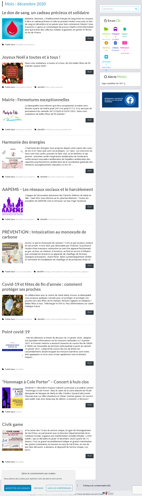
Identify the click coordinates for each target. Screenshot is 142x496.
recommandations (62, 319)
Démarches (106, 35)
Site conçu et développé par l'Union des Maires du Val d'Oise (78, 494)
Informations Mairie (24, 87)
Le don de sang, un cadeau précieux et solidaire (45, 12)
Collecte (115, 48)
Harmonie (60, 176)
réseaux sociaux (66, 219)
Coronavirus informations (106, 63)
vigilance (85, 271)
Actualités (27, 271)
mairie (57, 129)
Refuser (38, 488)
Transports (115, 35)
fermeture (49, 129)
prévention (75, 271)
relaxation (69, 176)
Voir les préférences (59, 488)
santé (73, 319)
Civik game (12, 424)
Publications (124, 49)
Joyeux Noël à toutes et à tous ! (31, 57)
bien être (51, 176)
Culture (19, 411)
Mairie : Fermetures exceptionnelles (35, 99)
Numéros (106, 48)
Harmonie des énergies (23, 141)
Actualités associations (25, 44)
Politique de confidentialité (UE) (97, 485)
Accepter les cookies (18, 488)
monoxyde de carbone (60, 271)
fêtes (47, 87)
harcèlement (53, 219)
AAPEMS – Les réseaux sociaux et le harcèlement (47, 189)
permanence (65, 129)
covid (47, 319)
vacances (59, 87)
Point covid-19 (16, 331)
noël (52, 87)
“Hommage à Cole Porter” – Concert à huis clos (45, 381)
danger (47, 271)
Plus (90, 38)
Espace (124, 34)
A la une (19, 271)
